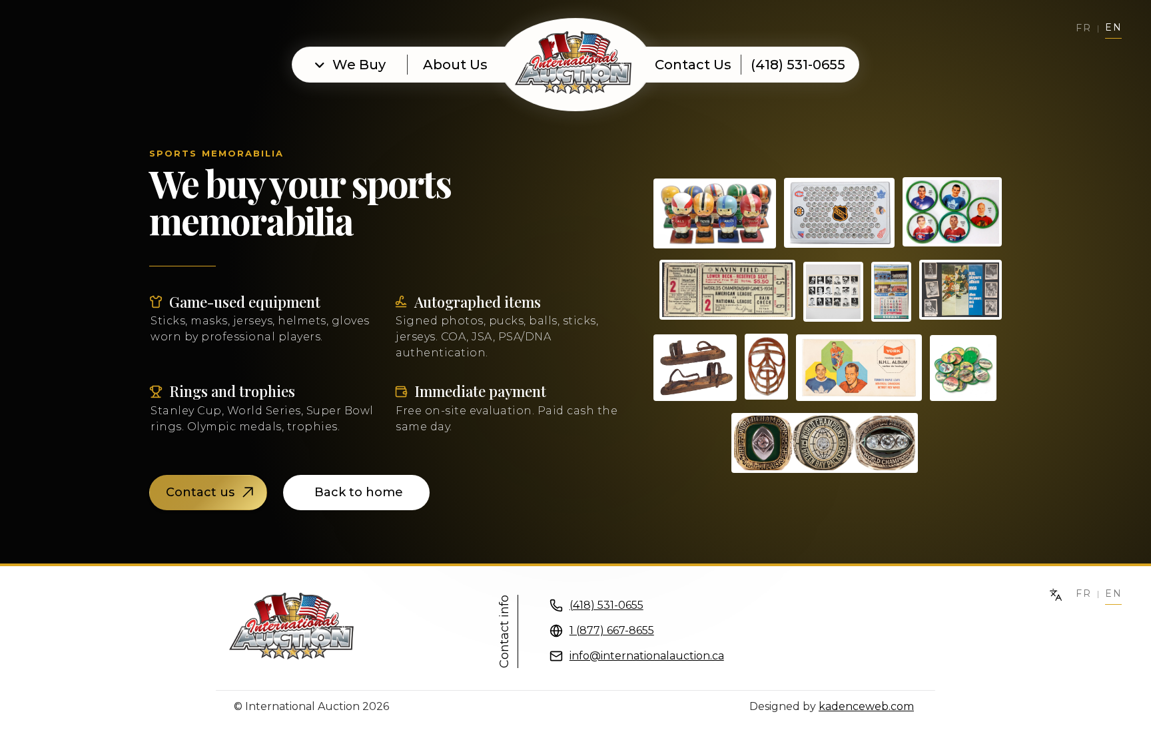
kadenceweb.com (866, 706)
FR (1083, 593)
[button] (350, 64)
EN (1113, 593)
